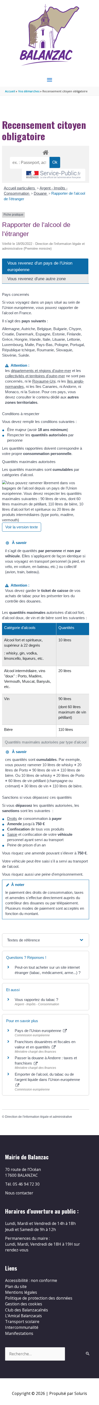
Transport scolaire (22, 1321)
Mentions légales (21, 1292)
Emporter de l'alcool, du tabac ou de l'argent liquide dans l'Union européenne (47, 1077)
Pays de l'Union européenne (38, 1030)
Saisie (12, 834)
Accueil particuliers (20, 188)
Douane (41, 193)
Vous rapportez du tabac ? (36, 999)
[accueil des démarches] (45, 152)
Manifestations (19, 1333)
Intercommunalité (21, 1327)
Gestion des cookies (23, 1304)
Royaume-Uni (43, 381)
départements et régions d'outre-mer (41, 370)
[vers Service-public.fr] (53, 175)
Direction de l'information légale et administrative (38, 1117)
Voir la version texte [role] (21, 527)
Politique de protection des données (38, 1298)
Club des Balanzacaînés (26, 1310)
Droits (12, 818)
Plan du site (16, 1286)
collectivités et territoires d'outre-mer (35, 376)
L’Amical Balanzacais (23, 1315)
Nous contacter (19, 1193)
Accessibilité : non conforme (31, 1280)
